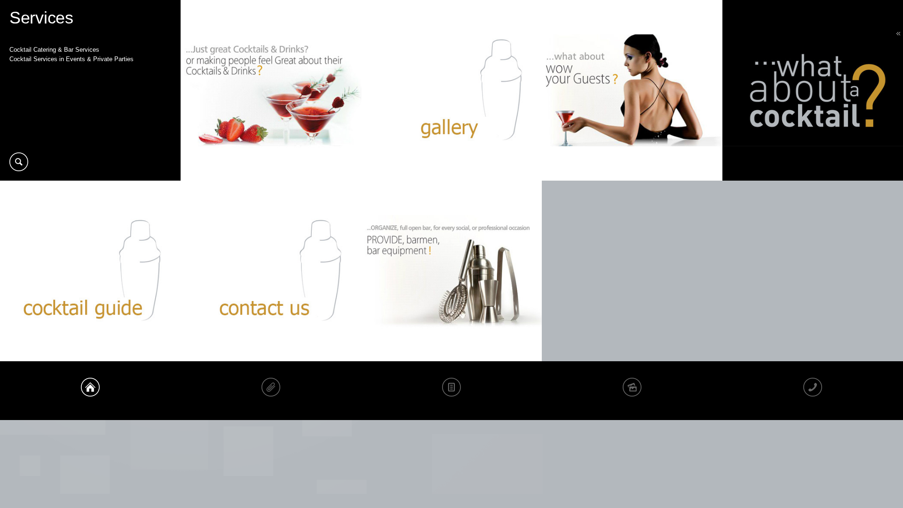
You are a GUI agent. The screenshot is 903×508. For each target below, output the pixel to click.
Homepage (90, 390)
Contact (812, 390)
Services (271, 390)
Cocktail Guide (451, 390)
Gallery (632, 390)
